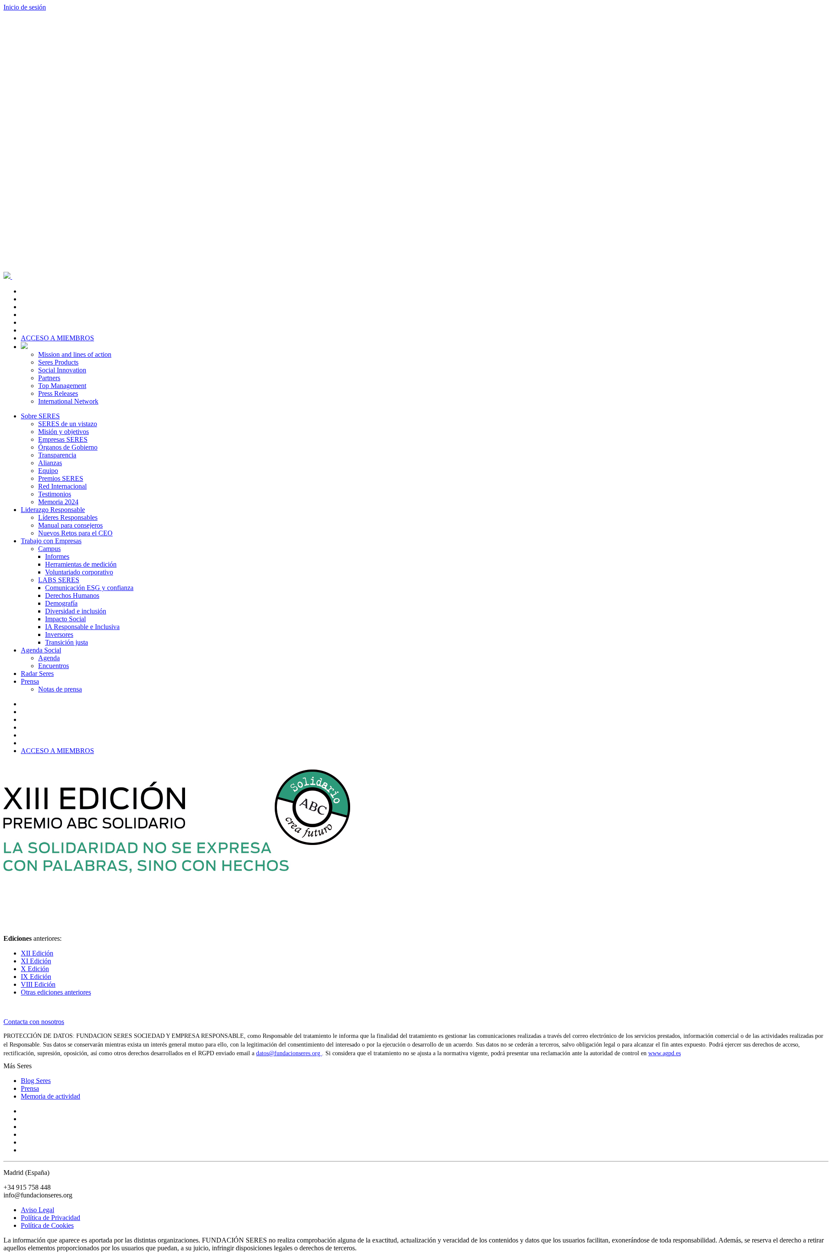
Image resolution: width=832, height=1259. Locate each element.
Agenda (49, 658)
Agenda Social (41, 650)
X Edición (35, 968)
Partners (49, 378)
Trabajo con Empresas (51, 541)
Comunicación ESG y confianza (89, 587)
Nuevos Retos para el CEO (75, 533)
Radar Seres (37, 673)
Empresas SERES (63, 439)
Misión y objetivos (63, 431)
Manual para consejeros (70, 525)
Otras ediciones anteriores (56, 992)
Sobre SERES (40, 416)
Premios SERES (60, 478)
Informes (57, 556)
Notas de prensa (60, 689)
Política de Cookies (47, 1225)
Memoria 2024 (58, 502)
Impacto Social (65, 619)
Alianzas (50, 462)
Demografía (61, 603)
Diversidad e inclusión (75, 611)
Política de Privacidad (50, 1217)
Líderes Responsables (68, 517)
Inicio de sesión (24, 7)
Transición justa (66, 642)
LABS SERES (58, 580)
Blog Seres (36, 1080)
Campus (49, 548)
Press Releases (58, 393)
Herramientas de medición (81, 564)
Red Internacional (62, 486)
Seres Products (58, 362)
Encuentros (53, 665)
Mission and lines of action (74, 354)
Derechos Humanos (72, 595)
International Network (68, 401)
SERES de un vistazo (67, 423)
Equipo (48, 470)
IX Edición (36, 976)
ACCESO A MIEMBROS (57, 338)
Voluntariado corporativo (79, 572)
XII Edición (37, 953)
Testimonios (54, 494)
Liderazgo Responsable (53, 509)
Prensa (30, 681)
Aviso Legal (37, 1209)
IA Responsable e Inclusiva (82, 626)
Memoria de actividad (50, 1096)
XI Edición (36, 961)
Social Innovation (62, 370)
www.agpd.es (664, 1053)
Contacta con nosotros (33, 1021)
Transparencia (57, 455)
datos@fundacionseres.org (289, 1053)
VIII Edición (38, 984)
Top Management (62, 385)
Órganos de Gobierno (68, 447)
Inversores (59, 634)
